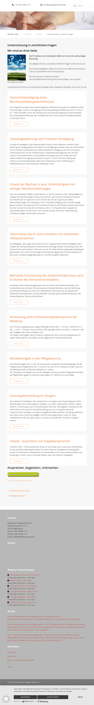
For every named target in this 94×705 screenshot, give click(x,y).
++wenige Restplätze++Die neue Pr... (23, 591)
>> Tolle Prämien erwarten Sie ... (20, 480)
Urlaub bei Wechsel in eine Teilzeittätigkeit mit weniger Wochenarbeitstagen (42, 186)
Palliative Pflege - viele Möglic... (21, 580)
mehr (80, 697)
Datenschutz (12, 656)
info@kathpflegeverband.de (54, 5)
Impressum (11, 652)
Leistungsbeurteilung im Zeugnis (33, 396)
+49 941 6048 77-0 (22, 5)
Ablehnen (25, 697)
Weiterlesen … (19, 124)
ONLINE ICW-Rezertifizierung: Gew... (23, 602)
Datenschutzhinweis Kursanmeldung (20, 660)
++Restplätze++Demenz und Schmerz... (25, 575)
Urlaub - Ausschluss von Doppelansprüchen (40, 441)
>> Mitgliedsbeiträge (16, 495)
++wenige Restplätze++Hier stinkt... (23, 597)
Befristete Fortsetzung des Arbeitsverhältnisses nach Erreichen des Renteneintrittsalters (46, 277)
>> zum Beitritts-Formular (18, 490)
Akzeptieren (53, 697)
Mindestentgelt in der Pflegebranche (35, 358)
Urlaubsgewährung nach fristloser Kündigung (42, 139)
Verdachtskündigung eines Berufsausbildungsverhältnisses (32, 99)
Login (9, 667)
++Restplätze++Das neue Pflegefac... (23, 586)
